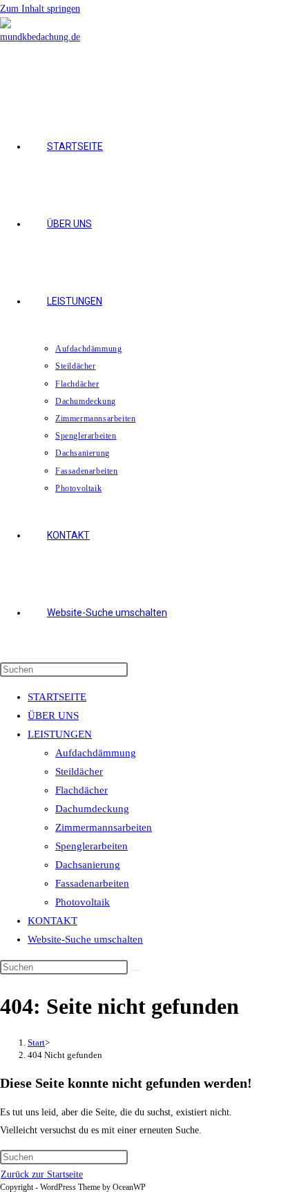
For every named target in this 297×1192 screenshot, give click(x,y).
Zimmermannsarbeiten (103, 827)
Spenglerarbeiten (91, 846)
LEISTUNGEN (60, 734)
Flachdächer (81, 790)
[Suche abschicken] (135, 970)
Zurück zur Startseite (42, 1174)
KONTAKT (52, 920)
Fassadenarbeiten (92, 883)
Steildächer (79, 771)
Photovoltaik (82, 901)
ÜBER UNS (53, 715)
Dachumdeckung (92, 808)
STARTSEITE (57, 696)
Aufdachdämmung (95, 752)
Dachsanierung (87, 864)
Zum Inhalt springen (40, 8)
